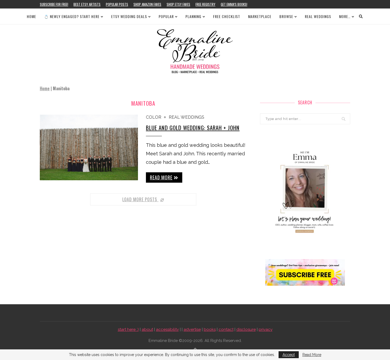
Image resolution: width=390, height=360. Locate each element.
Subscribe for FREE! (54, 4)
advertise (192, 329)
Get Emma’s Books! (234, 4)
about (147, 329)
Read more (161, 177)
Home (31, 16)
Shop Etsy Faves (178, 4)
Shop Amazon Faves (147, 4)
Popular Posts (117, 4)
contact (226, 329)
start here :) (128, 329)
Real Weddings (318, 16)
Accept (289, 355)
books (210, 329)
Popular (166, 16)
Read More (311, 355)
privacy (265, 329)
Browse (286, 16)
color (153, 117)
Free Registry (205, 4)
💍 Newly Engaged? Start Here (71, 16)
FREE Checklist (226, 16)
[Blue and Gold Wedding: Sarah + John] (89, 147)
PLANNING (193, 16)
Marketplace (259, 16)
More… (344, 16)
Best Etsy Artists (87, 4)
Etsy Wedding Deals (129, 16)
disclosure (246, 329)
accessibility (167, 329)
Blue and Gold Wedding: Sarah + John (193, 127)
